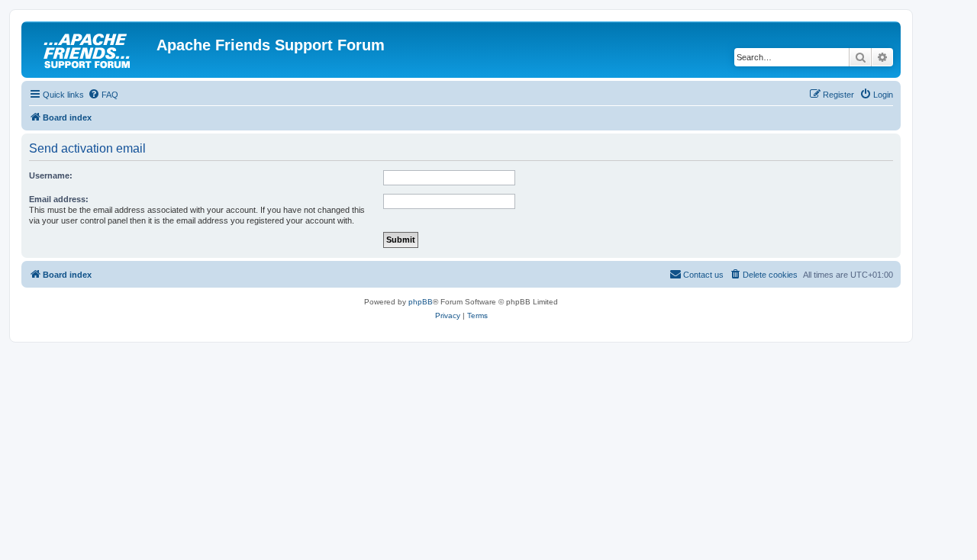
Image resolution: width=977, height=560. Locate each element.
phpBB (420, 302)
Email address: (59, 199)
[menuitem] (103, 94)
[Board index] (90, 49)
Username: (51, 175)
